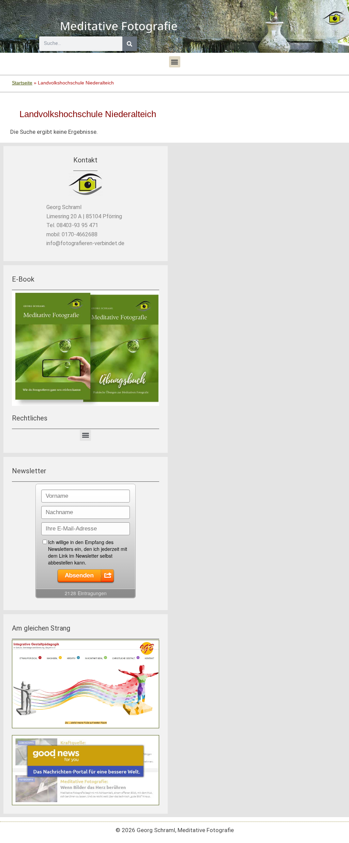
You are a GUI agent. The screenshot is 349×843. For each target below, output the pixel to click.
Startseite (22, 82)
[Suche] (129, 43)
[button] (174, 61)
